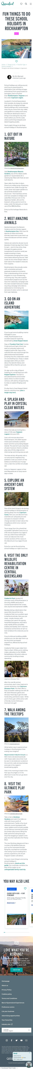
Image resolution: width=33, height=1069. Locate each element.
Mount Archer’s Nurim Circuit (14, 755)
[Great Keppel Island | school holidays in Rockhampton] (16, 48)
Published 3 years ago (19, 78)
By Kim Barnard (18, 76)
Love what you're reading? (16, 952)
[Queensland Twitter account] (17, 1040)
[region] (16, 113)
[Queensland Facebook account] (12, 1040)
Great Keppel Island (21, 341)
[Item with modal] (16, 48)
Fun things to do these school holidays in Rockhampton (16, 21)
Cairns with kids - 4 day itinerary (16, 894)
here (14, 392)
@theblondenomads (16, 814)
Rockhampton (13, 95)
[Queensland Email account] (26, 1040)
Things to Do (11, 64)
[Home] (7, 5)
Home (3, 64)
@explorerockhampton (17, 168)
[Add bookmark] (16, 61)
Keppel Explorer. (10, 374)
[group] (16, 909)
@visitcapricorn (15, 744)
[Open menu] (31, 4)
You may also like (16, 881)
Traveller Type (21, 64)
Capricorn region (17, 98)
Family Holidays (6, 66)
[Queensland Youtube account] (21, 1040)
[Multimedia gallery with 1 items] (16, 48)
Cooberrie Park (9, 598)
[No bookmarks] (21, 4)
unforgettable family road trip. (15, 869)
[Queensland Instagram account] (7, 1040)
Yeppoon (22, 95)
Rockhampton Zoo (12, 231)
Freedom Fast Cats (16, 344)
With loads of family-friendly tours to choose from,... (16, 898)
